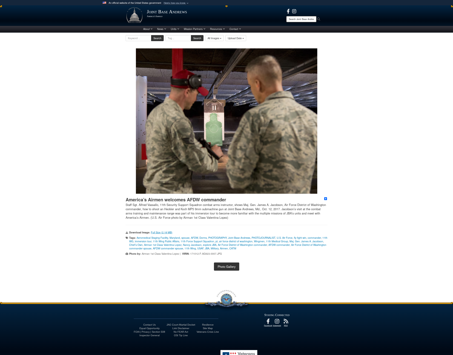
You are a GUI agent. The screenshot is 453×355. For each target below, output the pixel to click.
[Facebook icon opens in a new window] (288, 11)
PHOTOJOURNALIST (263, 237)
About (146, 29)
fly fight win (300, 237)
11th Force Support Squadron (197, 241)
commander (314, 237)
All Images (214, 38)
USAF (200, 248)
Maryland (175, 237)
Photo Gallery (227, 266)
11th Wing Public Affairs (166, 241)
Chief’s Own (136, 245)
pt (217, 241)
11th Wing (190, 248)
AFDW (194, 237)
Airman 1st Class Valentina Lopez (163, 245)
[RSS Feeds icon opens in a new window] (285, 322)
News (160, 29)
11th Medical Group (277, 241)
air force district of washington (236, 241)
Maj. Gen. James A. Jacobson (306, 241)
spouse (185, 237)
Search (157, 38)
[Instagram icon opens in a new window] (294, 11)
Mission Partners (193, 29)
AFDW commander (279, 245)
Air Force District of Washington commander (242, 245)
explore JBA (209, 245)
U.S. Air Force (285, 237)
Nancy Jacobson (192, 245)
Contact (234, 29)
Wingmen (259, 241)
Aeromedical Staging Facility (152, 237)
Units (173, 29)
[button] (176, 3)
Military (215, 248)
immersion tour (143, 241)
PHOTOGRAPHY (217, 237)
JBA (207, 248)
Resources (216, 29)
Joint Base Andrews (239, 237)
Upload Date (235, 38)
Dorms (203, 237)
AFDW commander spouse (168, 248)
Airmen (224, 248)
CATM (232, 248)
